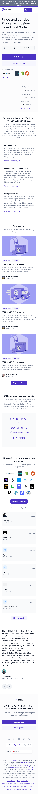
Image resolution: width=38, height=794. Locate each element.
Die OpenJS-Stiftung (23, 781)
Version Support (26, 108)
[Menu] (35, 10)
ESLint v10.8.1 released (13, 362)
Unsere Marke (11, 781)
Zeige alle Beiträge (19, 383)
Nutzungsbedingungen (9, 783)
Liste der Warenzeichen (13, 789)
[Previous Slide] (4, 686)
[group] (19, 657)
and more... (5, 77)
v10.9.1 (25, 90)
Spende (27, 10)
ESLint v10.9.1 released (13, 264)
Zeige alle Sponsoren (19, 501)
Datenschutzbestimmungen (26, 783)
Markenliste (30, 767)
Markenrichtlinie (14, 767)
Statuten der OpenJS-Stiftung (13, 786)
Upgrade (15, 3)
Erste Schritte (19, 57)
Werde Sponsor (19, 64)
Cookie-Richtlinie (26, 789)
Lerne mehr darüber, (17, 161)
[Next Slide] (9, 686)
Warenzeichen (28, 786)
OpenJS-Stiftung (12, 760)
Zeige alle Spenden (19, 618)
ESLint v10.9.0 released (13, 312)
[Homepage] (6, 10)
